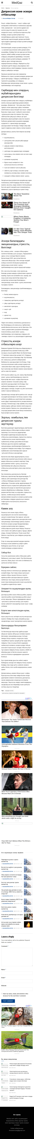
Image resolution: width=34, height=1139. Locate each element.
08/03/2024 (17, 911)
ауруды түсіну (9, 690)
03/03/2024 (17, 918)
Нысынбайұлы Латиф (9, 18)
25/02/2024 (17, 928)
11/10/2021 (21, 18)
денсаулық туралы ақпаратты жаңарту (13, 693)
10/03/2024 (17, 896)
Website (3, 985)
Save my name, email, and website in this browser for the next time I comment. (15, 995)
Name (3, 969)
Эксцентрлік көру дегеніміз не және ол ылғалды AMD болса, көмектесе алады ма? (11, 891)
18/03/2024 (17, 863)
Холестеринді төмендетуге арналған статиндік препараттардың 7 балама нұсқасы (20, 1088)
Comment (5, 946)
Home (2, 8)
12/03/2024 (17, 886)
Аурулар (8, 8)
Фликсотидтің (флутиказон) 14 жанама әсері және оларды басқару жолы (21, 1064)
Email (3, 977)
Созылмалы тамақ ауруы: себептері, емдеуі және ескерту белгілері (20, 1080)
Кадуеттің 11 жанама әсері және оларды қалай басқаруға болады (21, 1097)
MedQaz (17, 2)
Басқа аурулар (14, 8)
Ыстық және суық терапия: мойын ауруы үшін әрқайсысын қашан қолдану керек (11, 924)
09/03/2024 (17, 903)
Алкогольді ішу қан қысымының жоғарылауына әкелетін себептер (19, 1072)
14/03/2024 (17, 871)
